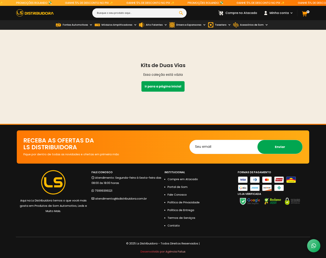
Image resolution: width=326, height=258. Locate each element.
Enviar (280, 147)
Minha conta (280, 13)
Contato (174, 225)
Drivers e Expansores (188, 25)
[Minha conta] (266, 13)
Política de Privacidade (184, 202)
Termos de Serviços (181, 218)
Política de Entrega (181, 210)
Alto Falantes (154, 25)
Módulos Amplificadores (116, 25)
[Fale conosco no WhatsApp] (313, 245)
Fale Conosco (177, 195)
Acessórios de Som (252, 25)
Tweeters (220, 25)
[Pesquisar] (181, 13)
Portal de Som (178, 187)
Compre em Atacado (183, 179)
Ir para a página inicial (163, 86)
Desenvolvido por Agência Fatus (163, 251)
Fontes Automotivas (75, 25)
